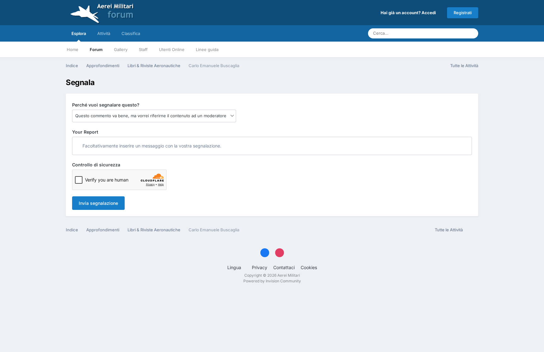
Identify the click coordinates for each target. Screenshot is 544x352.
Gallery (121, 49)
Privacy (259, 267)
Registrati (463, 12)
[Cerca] (471, 33)
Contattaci (284, 267)
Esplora (78, 33)
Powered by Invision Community (272, 281)
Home (72, 49)
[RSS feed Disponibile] (472, 230)
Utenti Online (171, 49)
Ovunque (448, 33)
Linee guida (207, 49)
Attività (103, 33)
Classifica (131, 33)
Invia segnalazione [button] (98, 203)
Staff (143, 49)
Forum (96, 49)
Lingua (234, 267)
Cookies (309, 267)
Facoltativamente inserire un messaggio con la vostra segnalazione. (151, 145)
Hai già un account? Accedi (409, 12)
